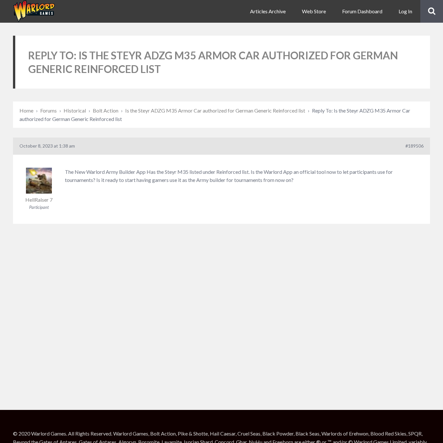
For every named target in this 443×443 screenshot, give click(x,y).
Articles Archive (268, 11)
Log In (405, 11)
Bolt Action (105, 110)
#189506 (414, 146)
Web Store (314, 11)
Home (26, 110)
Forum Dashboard (362, 11)
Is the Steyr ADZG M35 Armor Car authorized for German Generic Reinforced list (215, 110)
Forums (48, 110)
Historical (75, 110)
